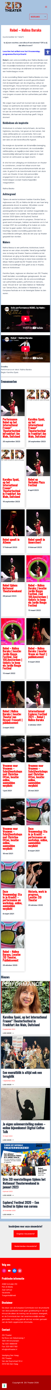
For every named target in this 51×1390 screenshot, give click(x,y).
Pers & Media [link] (7, 1287)
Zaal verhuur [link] (7, 1290)
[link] (48, 52)
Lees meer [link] (8, 1033)
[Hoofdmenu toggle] (46, 6)
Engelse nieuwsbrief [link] (26, 1234)
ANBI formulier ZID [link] (9, 1284)
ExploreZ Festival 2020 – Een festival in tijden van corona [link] (21, 1204)
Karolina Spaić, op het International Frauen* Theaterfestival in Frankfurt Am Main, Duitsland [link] (25, 1021)
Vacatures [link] (6, 1293)
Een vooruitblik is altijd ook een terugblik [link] (22, 1074)
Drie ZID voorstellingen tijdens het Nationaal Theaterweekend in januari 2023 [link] (24, 1183)
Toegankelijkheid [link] (9, 1295)
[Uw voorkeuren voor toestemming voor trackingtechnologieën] (4, 1385)
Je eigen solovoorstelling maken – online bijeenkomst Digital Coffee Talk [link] (24, 1128)
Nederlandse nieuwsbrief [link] (25, 1246)
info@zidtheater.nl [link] (9, 1349)
